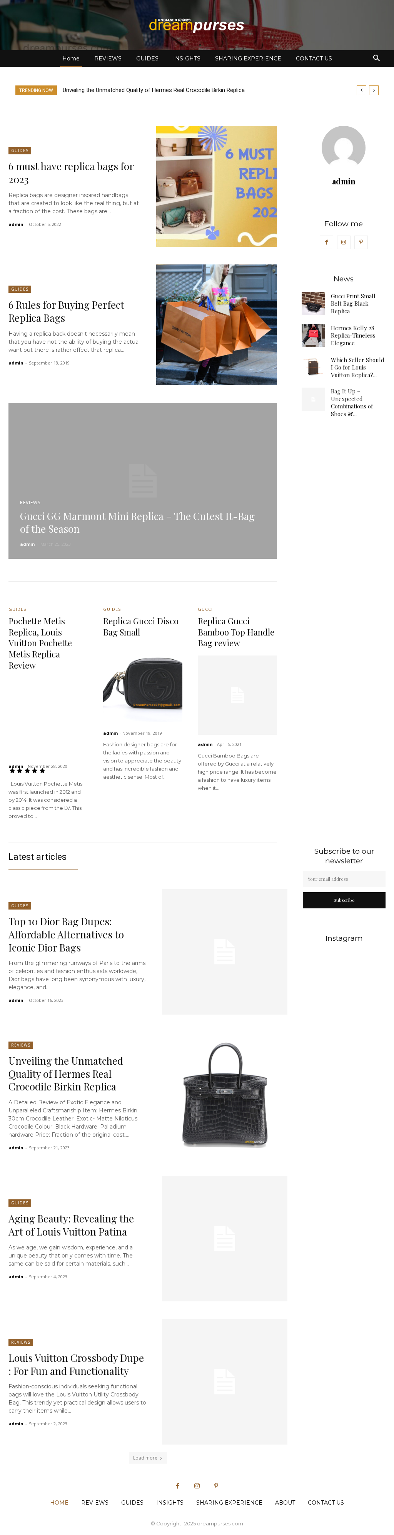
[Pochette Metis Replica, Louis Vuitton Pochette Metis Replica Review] (48, 717)
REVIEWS (108, 58)
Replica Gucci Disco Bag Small (141, 626)
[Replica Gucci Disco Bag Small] (142, 684)
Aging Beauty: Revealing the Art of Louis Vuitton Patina (139, 90)
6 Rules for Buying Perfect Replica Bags (66, 311)
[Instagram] (344, 242)
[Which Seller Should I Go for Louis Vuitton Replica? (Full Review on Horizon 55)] (313, 367)
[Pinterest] (361, 242)
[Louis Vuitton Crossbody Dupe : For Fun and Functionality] (224, 1382)
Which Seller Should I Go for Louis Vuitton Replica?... (357, 367)
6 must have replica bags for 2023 (71, 172)
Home (71, 58)
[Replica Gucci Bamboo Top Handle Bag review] (237, 695)
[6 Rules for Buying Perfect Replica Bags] (216, 324)
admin (15, 224)
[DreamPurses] (197, 25)
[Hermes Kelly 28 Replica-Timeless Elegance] (313, 335)
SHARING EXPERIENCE (248, 58)
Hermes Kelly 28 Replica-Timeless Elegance (353, 335)
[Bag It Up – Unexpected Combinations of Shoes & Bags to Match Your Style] (313, 399)
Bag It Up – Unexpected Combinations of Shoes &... (352, 402)
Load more (145, 1458)
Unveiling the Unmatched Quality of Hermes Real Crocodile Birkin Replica (65, 1074)
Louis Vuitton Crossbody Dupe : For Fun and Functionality (76, 1364)
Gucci (205, 609)
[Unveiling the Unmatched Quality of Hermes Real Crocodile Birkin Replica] (224, 1095)
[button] (376, 59)
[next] (374, 90)
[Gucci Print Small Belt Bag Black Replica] (313, 303)
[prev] (361, 90)
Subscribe (344, 900)
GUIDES (147, 58)
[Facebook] (326, 242)
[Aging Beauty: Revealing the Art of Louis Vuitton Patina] (224, 1238)
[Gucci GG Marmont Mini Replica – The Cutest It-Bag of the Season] (142, 481)
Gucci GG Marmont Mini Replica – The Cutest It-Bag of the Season (137, 522)
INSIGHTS (186, 58)
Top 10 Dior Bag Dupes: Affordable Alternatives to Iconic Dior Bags (66, 934)
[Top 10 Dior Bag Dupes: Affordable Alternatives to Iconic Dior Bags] (224, 952)
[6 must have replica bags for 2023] (216, 186)
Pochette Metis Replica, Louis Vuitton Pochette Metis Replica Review (40, 643)
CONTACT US (314, 58)
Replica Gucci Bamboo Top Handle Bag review (236, 632)
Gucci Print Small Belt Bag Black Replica (353, 303)
